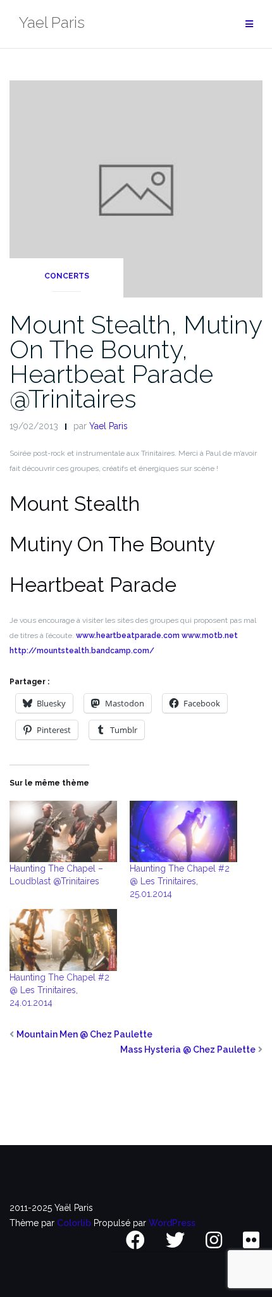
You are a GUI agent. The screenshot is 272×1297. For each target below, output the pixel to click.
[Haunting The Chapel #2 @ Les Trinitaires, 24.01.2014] (63, 939)
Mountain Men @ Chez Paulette (84, 1034)
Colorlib (74, 1223)
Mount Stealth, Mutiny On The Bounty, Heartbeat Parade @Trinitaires (135, 361)
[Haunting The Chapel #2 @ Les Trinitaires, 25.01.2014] (183, 831)
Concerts (66, 276)
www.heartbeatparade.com (128, 635)
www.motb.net (210, 635)
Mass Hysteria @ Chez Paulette (188, 1049)
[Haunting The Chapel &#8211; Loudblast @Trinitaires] (63, 831)
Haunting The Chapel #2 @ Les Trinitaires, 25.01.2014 (180, 881)
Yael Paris (108, 426)
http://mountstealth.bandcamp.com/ (81, 650)
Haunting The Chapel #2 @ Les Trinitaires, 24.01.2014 (59, 990)
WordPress (172, 1223)
